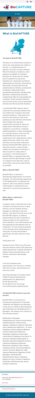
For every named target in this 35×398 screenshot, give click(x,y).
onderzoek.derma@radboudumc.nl (12, 377)
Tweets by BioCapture (8, 389)
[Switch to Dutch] (27, 2)
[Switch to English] (30, 2)
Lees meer (5, 383)
